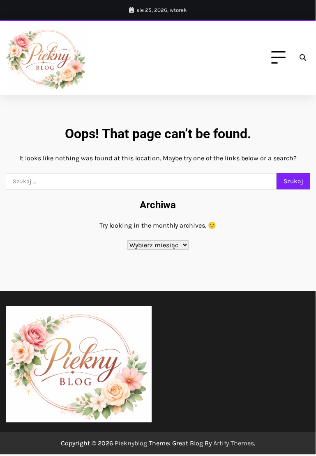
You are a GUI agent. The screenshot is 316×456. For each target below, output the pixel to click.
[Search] (302, 57)
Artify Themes (233, 443)
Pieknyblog (131, 443)
